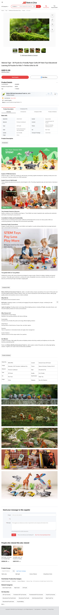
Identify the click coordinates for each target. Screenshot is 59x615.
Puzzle (23, 10)
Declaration (44, 609)
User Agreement (37, 609)
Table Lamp (4, 574)
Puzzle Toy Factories (50, 594)
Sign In (3, 102)
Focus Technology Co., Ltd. (20, 609)
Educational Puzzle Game (8, 601)
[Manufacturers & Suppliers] (29, 2)
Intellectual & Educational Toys (15, 10)
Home (2, 10)
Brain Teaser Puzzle (7, 587)
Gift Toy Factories (6, 594)
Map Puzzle (16, 587)
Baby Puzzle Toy (49, 598)
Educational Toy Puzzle (24, 598)
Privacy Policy (51, 609)
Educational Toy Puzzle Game (9, 598)
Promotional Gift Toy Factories (36, 594)
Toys (6, 10)
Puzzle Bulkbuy (20, 601)
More (2, 604)
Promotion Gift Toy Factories (19, 594)
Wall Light (17, 574)
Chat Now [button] (44, 77)
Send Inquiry (15, 77)
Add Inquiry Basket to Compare (30, 55)
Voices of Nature (33, 574)
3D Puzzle (28, 10)
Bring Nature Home (48, 574)
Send (14, 535)
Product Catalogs (22, 571)
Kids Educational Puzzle (37, 598)
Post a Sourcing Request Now (42, 535)
